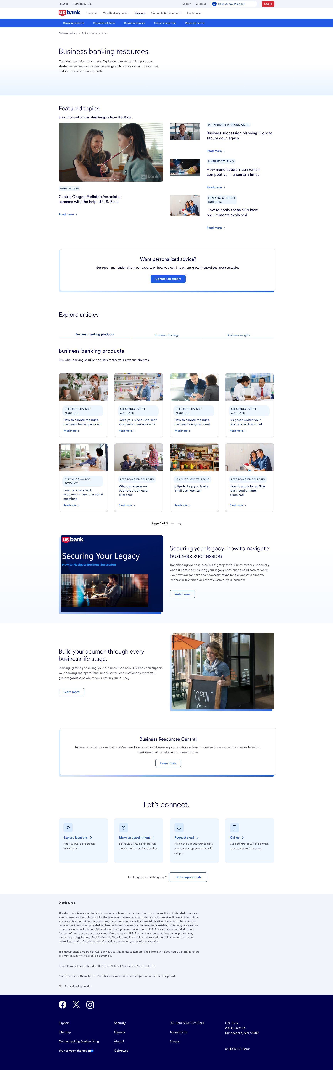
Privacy (175, 1041)
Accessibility (178, 1032)
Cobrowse (121, 1050)
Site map (65, 1032)
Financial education (82, 4)
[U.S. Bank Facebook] (62, 1005)
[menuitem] (69, 13)
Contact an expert (168, 279)
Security (120, 1023)
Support (187, 4)
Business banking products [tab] (94, 334)
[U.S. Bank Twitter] (76, 1005)
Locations (201, 4)
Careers (119, 1032)
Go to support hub (188, 877)
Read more (70, 430)
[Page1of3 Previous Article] (172, 523)
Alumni (119, 1041)
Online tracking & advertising (79, 1041)
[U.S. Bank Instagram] (90, 1005)
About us (63, 4)
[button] (268, 4)
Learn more (71, 692)
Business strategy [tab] (167, 335)
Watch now (182, 594)
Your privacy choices (73, 1050)
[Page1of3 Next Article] (179, 523)
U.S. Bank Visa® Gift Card (187, 1023)
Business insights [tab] (238, 335)
